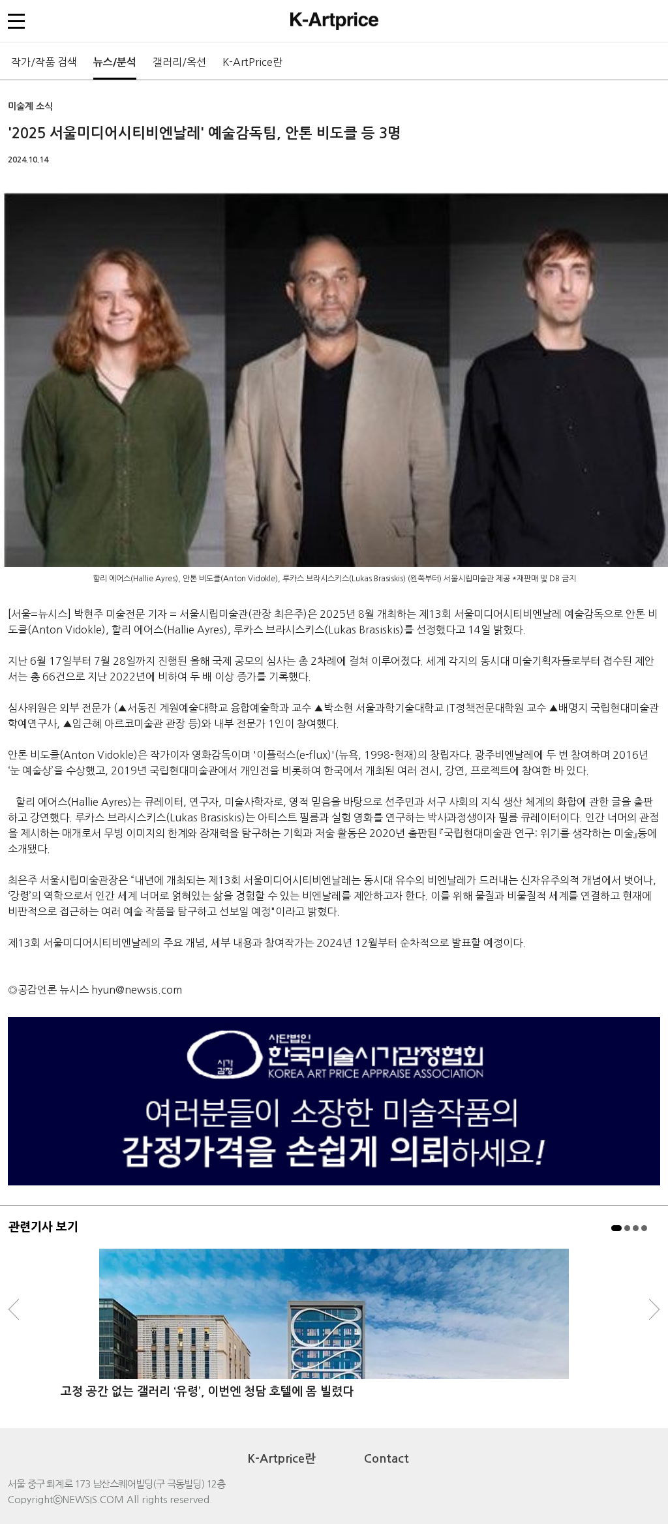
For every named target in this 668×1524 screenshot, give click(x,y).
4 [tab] (644, 1228)
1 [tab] (616, 1228)
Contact (386, 1459)
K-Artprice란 (282, 1459)
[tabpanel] (334, 1332)
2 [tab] (627, 1228)
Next (654, 1309)
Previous (13, 1309)
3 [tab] (636, 1228)
